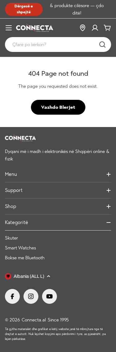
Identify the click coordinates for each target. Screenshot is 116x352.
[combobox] (58, 44)
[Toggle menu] (8, 28)
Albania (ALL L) (29, 276)
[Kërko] (102, 44)
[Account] (95, 28)
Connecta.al (34, 320)
